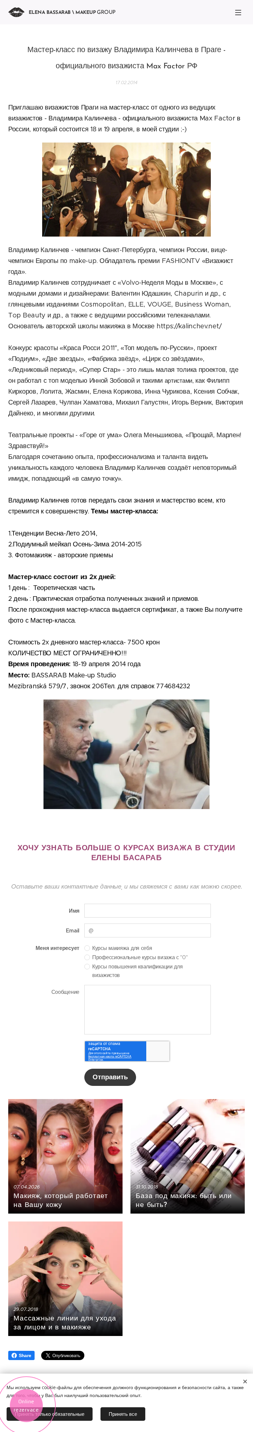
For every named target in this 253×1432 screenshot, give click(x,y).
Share (25, 1355)
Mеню (238, 12)
